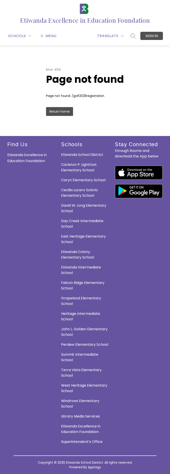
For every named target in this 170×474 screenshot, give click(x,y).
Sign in (151, 35)
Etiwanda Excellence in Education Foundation (80, 429)
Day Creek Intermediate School (82, 223)
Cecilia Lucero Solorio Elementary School (79, 192)
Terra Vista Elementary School (81, 372)
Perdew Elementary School (84, 344)
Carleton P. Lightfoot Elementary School (79, 167)
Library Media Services (80, 416)
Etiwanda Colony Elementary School (77, 254)
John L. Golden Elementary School (84, 332)
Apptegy (94, 467)
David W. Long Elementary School (83, 208)
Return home (59, 111)
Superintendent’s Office (81, 441)
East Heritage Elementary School (83, 239)
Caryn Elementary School (83, 180)
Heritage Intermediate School (80, 316)
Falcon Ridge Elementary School (82, 285)
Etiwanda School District (82, 154)
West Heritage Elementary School (84, 388)
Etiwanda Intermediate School (81, 270)
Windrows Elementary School (80, 403)
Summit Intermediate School (79, 357)
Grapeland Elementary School (81, 301)
